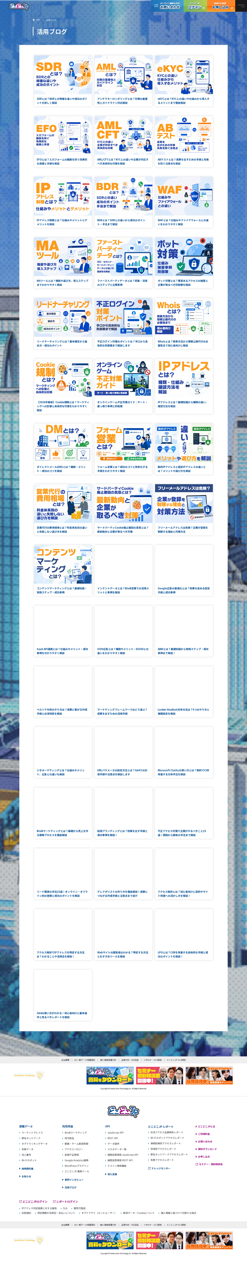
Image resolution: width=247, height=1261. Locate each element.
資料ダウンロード (207, 1149)
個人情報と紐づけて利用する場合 (178, 1213)
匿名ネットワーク (31, 1138)
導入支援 (112, 1174)
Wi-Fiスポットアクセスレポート (167, 1137)
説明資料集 (27, 1168)
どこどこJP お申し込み (221, 6)
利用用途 (67, 1126)
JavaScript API (116, 1132)
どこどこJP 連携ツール (77, 1171)
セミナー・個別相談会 (211, 1164)
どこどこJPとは (206, 1126)
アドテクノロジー (74, 1149)
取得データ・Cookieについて (139, 1213)
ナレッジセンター (161, 1168)
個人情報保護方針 (108, 1059)
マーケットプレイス (32, 1132)
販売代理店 (80, 1208)
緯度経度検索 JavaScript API (123, 1154)
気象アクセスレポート (162, 1160)
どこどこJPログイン (195, 6)
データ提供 (113, 1143)
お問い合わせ (205, 1141)
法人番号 (26, 1154)
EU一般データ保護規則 (84, 1059)
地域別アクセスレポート (163, 1148)
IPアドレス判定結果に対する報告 (39, 1208)
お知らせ (26, 1176)
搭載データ (26, 1126)
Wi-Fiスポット (29, 1160)
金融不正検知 (72, 1154)
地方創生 (69, 1138)
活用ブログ (70, 1187)
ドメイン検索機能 (117, 1165)
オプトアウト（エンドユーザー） (99, 1213)
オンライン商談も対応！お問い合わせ (167, 6)
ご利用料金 (204, 1134)
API (107, 1126)
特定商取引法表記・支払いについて (56, 1213)
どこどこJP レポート (161, 1126)
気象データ (27, 1149)
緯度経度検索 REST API (120, 1160)
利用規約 (26, 1213)
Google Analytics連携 (76, 1160)
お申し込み (204, 1156)
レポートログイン (67, 1201)
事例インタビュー (74, 1179)
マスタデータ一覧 (117, 1149)
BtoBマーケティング (76, 1132)
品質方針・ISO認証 (130, 1059)
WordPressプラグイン (77, 1165)
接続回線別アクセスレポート (166, 1143)
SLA (65, 1208)
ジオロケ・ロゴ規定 (153, 1059)
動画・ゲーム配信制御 (76, 1143)
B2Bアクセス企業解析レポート (167, 1132)
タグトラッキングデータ (35, 1143)
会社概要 (65, 1059)
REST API (113, 1138)
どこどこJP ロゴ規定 (176, 1059)
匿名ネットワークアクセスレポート (169, 1154)
